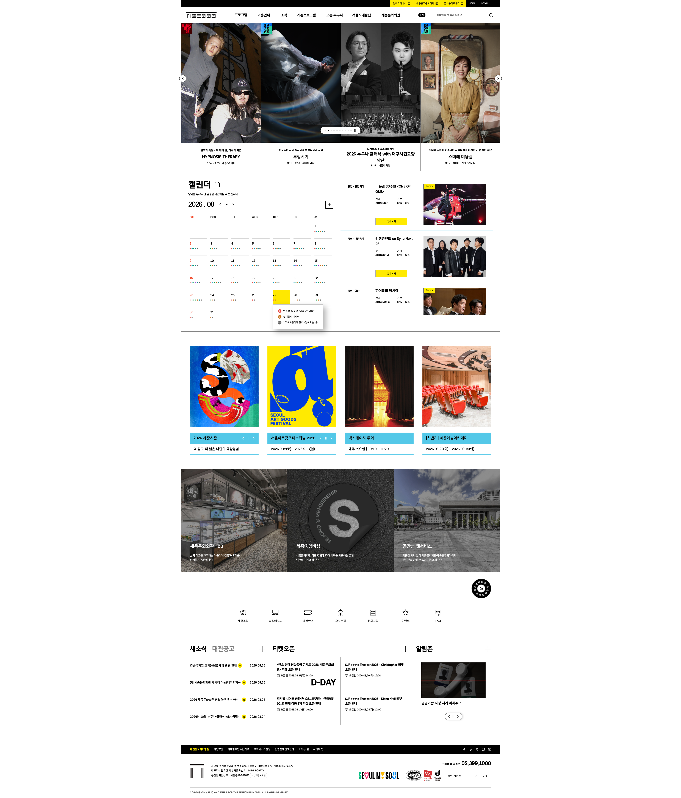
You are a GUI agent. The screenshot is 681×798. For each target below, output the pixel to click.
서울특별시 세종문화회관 (201, 15)
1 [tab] (325, 130)
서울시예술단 (361, 15)
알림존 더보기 (488, 649)
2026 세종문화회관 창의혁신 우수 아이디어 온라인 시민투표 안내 (218, 700)
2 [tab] (328, 130)
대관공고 (223, 649)
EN (422, 15)
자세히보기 (329, 205)
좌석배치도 (275, 621)
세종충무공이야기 (425, 3)
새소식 (198, 649)
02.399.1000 (476, 763)
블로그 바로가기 (470, 749)
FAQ (438, 621)
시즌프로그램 (306, 15)
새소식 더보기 (262, 649)
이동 (485, 776)
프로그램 (241, 15)
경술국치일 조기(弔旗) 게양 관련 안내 (213, 665)
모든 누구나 (334, 15)
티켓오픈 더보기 (405, 649)
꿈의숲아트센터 (452, 3)
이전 (449, 716)
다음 (458, 716)
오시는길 (340, 621)
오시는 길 (303, 749)
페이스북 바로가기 (464, 749)
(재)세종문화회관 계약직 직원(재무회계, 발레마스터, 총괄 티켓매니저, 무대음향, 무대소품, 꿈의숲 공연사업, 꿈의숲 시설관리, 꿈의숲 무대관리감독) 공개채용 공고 (218, 682)
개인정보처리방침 (199, 749)
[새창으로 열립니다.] (379, 778)
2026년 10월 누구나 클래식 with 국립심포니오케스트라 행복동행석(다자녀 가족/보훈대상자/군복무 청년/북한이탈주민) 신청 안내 (218, 717)
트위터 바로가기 (477, 749)
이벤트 (405, 621)
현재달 (227, 204)
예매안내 (308, 621)
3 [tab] (331, 130)
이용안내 (264, 15)
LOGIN (484, 3)
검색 (491, 15)
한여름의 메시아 (291, 316)
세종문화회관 (390, 15)
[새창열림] (224, 386)
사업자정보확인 (258, 775)
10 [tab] (351, 130)
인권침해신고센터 (284, 749)
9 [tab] (348, 130)
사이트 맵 (318, 749)
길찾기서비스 (399, 3)
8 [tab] (345, 130)
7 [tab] (342, 130)
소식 (284, 15)
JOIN (472, 3)
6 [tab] (339, 130)
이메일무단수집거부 (238, 749)
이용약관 (218, 749)
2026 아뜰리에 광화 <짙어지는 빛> (300, 322)
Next (498, 78)
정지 (355, 130)
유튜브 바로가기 (490, 749)
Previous (182, 78)
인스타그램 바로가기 (483, 749)
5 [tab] (337, 130)
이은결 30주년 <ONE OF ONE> (298, 310)
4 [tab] (334, 130)
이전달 (219, 204)
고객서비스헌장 (262, 749)
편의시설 (373, 621)
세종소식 (243, 621)
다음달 (235, 204)
